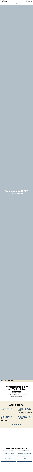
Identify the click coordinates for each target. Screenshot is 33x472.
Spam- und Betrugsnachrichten (6, 408)
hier (21, 396)
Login (32, 1)
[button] (16, 3)
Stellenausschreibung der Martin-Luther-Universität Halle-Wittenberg (24, 409)
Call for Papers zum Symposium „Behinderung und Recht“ (6, 417)
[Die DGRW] (29, 0)
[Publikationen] (26, 0)
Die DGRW (29, 1)
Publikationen (26, 1)
